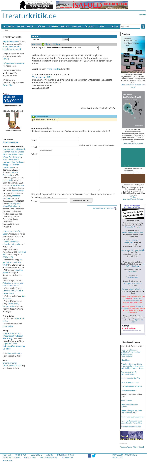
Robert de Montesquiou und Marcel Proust (13, 284)
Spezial (31, 26)
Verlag (142, 14)
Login (100, 26)
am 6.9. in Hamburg (135, 265)
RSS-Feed (7, 455)
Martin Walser (12, 154)
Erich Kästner (126, 400)
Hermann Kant (9, 162)
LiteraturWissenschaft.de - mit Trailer (133, 85)
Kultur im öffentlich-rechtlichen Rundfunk (12, 47)
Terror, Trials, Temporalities (11, 305)
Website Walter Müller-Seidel (132, 447)
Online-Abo (7, 85)
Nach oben (117, 457)
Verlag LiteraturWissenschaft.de (133, 198)
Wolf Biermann (15, 157)
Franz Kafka (8, 326)
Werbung (7, 460)
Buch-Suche (30, 457)
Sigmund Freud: (14, 346)
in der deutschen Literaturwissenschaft (12, 364)
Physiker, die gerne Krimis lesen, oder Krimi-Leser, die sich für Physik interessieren (132, 366)
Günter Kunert (9, 149)
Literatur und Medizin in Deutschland (13, 292)
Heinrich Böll (8, 151)
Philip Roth (20, 149)
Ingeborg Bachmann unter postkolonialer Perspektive (131, 422)
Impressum (117, 455)
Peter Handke (18, 190)
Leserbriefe (36, 455)
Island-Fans (125, 360)
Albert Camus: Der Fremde (132, 232)
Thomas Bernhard (10, 173)
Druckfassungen (65, 455)
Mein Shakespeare (11, 159)
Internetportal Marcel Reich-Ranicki (12, 204)
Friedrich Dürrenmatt (11, 166)
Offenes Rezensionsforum (14, 63)
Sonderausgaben (11, 142)
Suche (115, 26)
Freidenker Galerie (132, 227)
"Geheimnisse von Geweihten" (132, 241)
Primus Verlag (53, 69)
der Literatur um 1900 (130, 382)
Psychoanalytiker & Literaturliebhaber (128, 373)
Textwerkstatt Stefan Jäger (132, 289)
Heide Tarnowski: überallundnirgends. (11, 242)
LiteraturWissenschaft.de (133, 143)
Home (35, 36)
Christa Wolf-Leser (128, 390)
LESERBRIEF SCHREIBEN (103, 208)
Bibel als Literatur (14, 353)
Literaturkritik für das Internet (129, 405)
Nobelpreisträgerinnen (133, 283)
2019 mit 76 (8, 257)
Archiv (20, 26)
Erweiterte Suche (11, 457)
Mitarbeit (76, 26)
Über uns (90, 26)
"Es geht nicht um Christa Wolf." (12, 262)
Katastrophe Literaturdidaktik (132, 250)
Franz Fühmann (17, 185)
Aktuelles (8, 26)
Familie (6, 58)
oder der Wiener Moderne (131, 386)
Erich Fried (7, 180)
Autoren (53, 26)
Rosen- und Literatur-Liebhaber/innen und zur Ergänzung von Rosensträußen (131, 353)
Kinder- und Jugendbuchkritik (132, 417)
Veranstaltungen (49, 457)
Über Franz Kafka (133, 277)
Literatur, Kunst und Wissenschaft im (13, 336)
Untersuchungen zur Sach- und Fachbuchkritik (131, 411)
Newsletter (67, 457)
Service (65, 26)
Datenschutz (130, 455)
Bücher (41, 26)
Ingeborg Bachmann (11, 197)
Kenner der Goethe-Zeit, (130, 378)
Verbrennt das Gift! (41, 77)
